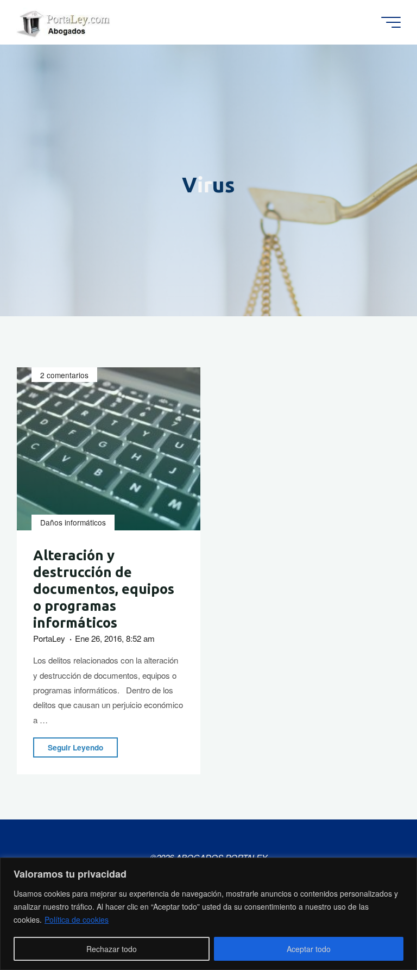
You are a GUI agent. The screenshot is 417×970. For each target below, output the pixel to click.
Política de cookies (77, 919)
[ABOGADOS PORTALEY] (65, 22)
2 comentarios (64, 375)
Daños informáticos (73, 522)
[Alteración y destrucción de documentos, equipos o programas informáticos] (108, 448)
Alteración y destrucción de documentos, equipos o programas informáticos (103, 589)
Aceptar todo (309, 948)
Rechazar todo (111, 948)
